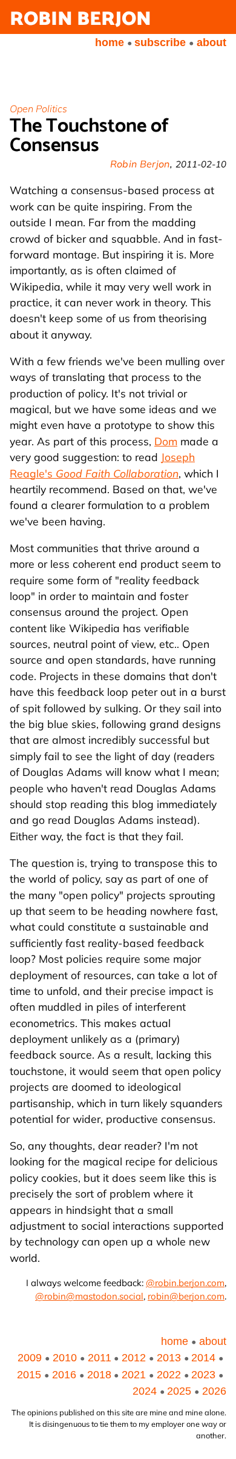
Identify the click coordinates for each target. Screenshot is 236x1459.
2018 (99, 1375)
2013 (169, 1358)
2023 (203, 1375)
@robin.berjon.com (185, 1283)
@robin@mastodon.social (89, 1296)
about (211, 42)
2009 (30, 1358)
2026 (214, 1391)
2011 (99, 1358)
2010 (65, 1358)
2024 (145, 1391)
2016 (64, 1375)
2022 (169, 1375)
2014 (203, 1358)
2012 (134, 1358)
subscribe (160, 42)
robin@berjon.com (186, 1296)
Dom (165, 441)
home (109, 42)
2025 (179, 1391)
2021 (134, 1375)
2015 (29, 1375)
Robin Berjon (80, 19)
